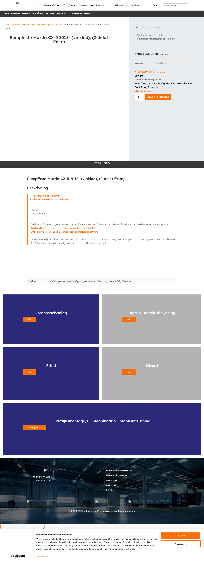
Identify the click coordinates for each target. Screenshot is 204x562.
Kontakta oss (97, 5)
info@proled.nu (114, 490)
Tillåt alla (181, 536)
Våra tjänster (69, 5)
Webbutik (16, 24)
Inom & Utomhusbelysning (74, 13)
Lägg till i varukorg (158, 96)
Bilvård (38, 13)
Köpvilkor (38, 476)
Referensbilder (51, 5)
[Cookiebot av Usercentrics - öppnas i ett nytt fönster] (18, 557)
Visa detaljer (42, 556)
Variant (139, 63)
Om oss (83, 5)
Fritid (50, 13)
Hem (8, 24)
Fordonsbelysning (17, 13)
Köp (30, 319)
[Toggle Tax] (128, 5)
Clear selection (143, 90)
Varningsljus (48, 24)
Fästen (59, 24)
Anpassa (179, 544)
